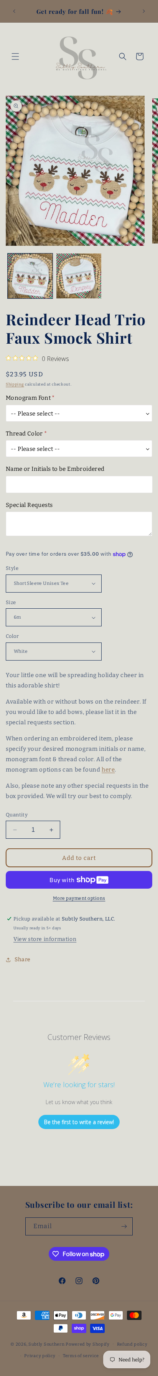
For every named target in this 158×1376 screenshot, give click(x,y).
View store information (44, 939)
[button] (15, 56)
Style (12, 568)
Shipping (15, 384)
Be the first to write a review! (79, 1122)
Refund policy (132, 1344)
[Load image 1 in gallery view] (30, 275)
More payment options (79, 898)
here (108, 769)
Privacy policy (40, 1355)
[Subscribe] (123, 1226)
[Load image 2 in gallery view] (78, 275)
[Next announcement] (143, 11)
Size (11, 602)
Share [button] (23, 959)
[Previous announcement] (14, 11)
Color (12, 636)
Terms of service (81, 1355)
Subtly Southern (46, 1343)
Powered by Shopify (88, 1343)
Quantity (17, 815)
